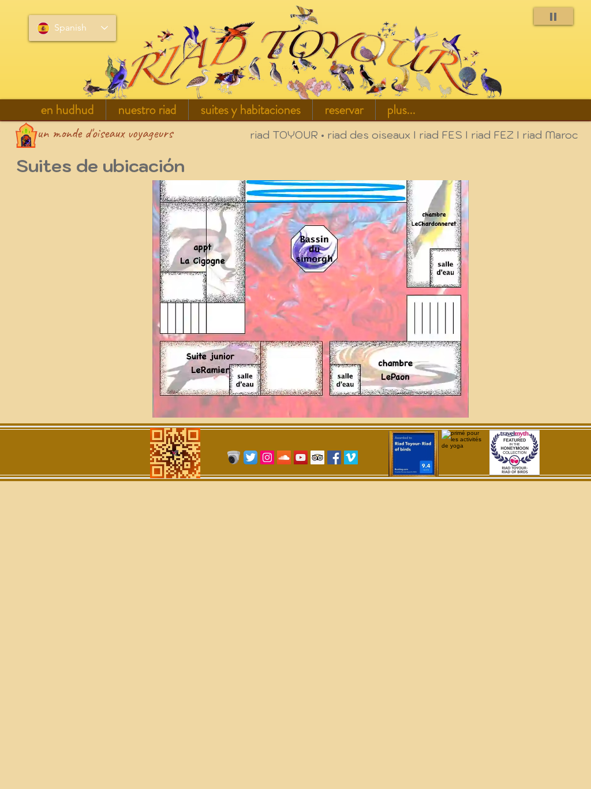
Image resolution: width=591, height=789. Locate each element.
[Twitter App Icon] (250, 457)
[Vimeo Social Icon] (351, 457)
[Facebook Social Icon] (334, 457)
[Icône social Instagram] (267, 457)
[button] (147, 109)
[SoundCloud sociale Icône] (284, 457)
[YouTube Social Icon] (301, 457)
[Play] (553, 16)
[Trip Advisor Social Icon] (317, 457)
